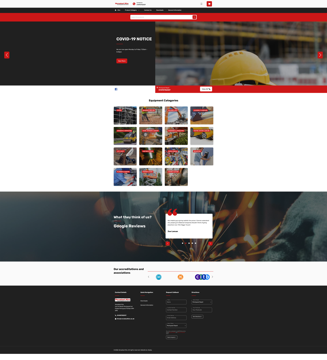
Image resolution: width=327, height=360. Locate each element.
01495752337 (121, 315)
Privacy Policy (172, 332)
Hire (119, 10)
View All (205, 89)
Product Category (131, 10)
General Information (174, 10)
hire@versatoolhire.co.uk (125, 319)
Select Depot (170, 323)
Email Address (170, 315)
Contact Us (148, 10)
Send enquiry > (171, 337)
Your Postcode (196, 307)
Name (168, 299)
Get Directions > (197, 316)
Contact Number (171, 307)
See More (121, 61)
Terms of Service (181, 332)
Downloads (160, 10)
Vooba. (150, 350)
